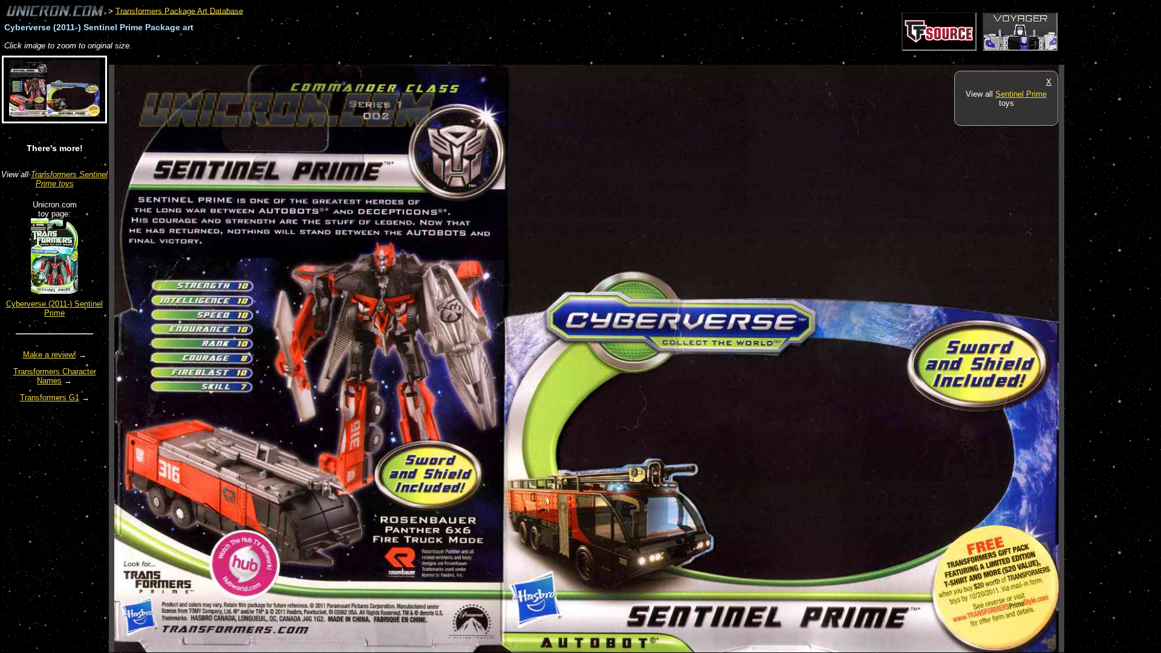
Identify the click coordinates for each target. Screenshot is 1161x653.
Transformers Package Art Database (179, 10)
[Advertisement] (329, 58)
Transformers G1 (49, 397)
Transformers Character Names (54, 376)
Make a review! (49, 354)
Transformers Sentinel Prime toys (69, 179)
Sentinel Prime (1021, 94)
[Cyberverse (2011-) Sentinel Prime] (54, 291)
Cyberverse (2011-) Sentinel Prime (54, 308)
